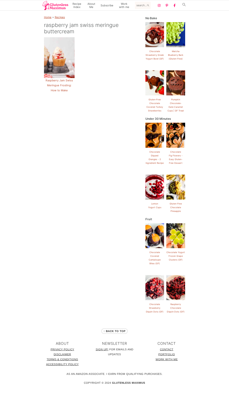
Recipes (60, 17)
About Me (91, 5)
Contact (166, 349)
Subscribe (107, 5)
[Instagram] (159, 5)
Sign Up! (102, 349)
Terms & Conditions (62, 359)
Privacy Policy (62, 349)
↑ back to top (114, 331)
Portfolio (166, 354)
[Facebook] (174, 5)
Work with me (124, 5)
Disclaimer (62, 354)
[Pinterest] (167, 5)
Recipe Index (76, 5)
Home (48, 17)
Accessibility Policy (62, 364)
